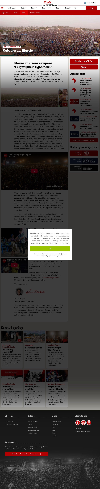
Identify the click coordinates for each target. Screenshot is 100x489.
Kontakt (68, 8)
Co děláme (11, 8)
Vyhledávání (75, 8)
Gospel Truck (35, 13)
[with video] (19, 340)
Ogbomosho (6, 13)
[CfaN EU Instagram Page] (89, 422)
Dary (91, 8)
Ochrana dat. (64, 243)
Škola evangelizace (51, 278)
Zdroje (33, 8)
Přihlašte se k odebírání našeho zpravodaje (26, 454)
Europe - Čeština (91, 3)
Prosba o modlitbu (84, 61)
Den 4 (24, 13)
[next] (65, 104)
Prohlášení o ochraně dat (82, 431)
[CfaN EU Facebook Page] (78, 422)
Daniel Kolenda (56, 421)
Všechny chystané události (83, 140)
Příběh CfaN (55, 424)
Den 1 (16, 13)
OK (50, 249)
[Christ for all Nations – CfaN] (50, 3)
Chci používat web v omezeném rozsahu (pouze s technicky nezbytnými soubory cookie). (50, 255)
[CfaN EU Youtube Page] (83, 422)
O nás (23, 8)
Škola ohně (45, 8)
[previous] (61, 104)
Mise (53, 430)
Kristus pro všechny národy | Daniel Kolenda (2, 8)
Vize (53, 427)
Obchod (57, 8)
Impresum (78, 428)
